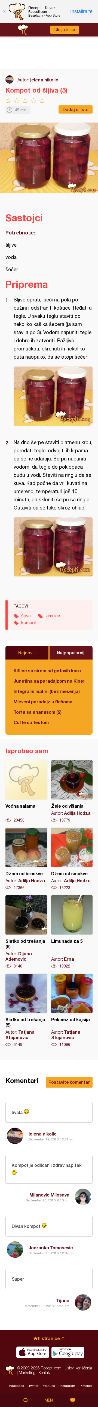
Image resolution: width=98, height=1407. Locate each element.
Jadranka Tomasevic (51, 1247)
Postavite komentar (69, 1082)
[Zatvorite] (4, 11)
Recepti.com (9, 1370)
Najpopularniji (71, 652)
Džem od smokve (72, 859)
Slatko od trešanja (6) (26, 932)
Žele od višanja (72, 791)
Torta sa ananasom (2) (38, 712)
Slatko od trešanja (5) (26, 1010)
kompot (28, 622)
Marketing (27, 1372)
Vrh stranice (46, 1338)
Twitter (33, 1386)
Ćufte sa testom (31, 722)
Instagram (67, 1386)
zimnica (52, 615)
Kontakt (44, 1372)
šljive (26, 615)
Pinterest (86, 1386)
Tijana (62, 1300)
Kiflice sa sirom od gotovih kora (47, 670)
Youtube (49, 1386)
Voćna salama (26, 791)
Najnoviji (27, 652)
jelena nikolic (44, 79)
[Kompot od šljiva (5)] (53, 396)
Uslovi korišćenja (78, 1368)
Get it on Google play (67, 1352)
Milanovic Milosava (49, 1194)
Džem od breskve (26, 859)
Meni (49, 1400)
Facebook (16, 1386)
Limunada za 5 (72, 932)
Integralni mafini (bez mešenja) (47, 691)
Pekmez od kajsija (72, 1010)
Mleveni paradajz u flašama (43, 701)
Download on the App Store (32, 1352)
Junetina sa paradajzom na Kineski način (49, 680)
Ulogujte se (64, 30)
